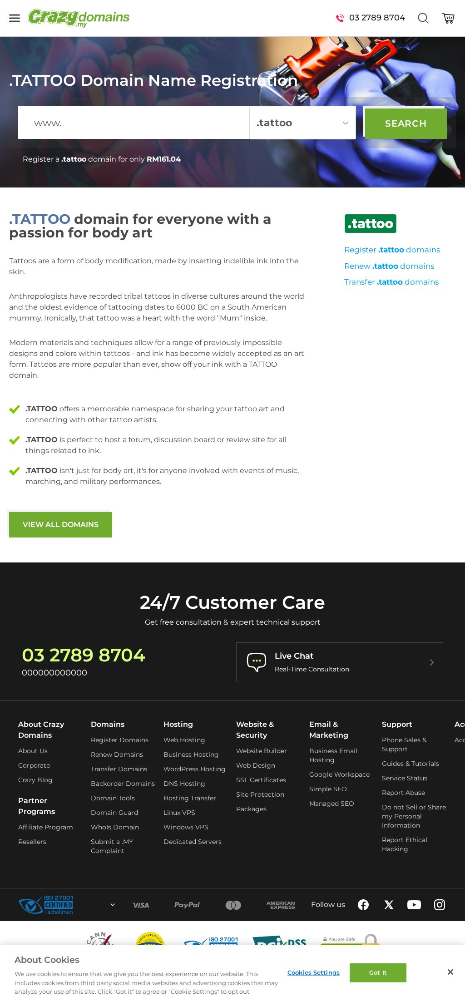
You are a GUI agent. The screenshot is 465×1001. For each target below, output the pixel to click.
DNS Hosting (184, 783)
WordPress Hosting (194, 769)
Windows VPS (185, 827)
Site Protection (260, 794)
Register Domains (119, 740)
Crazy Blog (35, 780)
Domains (107, 724)
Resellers (32, 842)
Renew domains (389, 266)
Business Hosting (191, 754)
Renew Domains (117, 754)
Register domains (392, 249)
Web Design (255, 765)
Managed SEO (331, 803)
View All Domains (61, 524)
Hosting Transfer (189, 798)
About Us (33, 751)
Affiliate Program (45, 827)
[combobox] (88, 904)
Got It (378, 972)
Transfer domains (391, 281)
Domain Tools (113, 798)
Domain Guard (114, 813)
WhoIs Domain (115, 827)
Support (397, 724)
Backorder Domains (123, 783)
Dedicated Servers (192, 842)
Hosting (178, 724)
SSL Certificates (261, 780)
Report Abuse (403, 793)
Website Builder (261, 751)
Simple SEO (328, 789)
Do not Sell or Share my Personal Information (414, 816)
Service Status (404, 778)
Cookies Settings (313, 972)
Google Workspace (339, 774)
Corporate (34, 765)
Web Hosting (184, 740)
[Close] (450, 972)
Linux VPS (179, 813)
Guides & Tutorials (410, 763)
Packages (251, 809)
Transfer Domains (119, 769)
